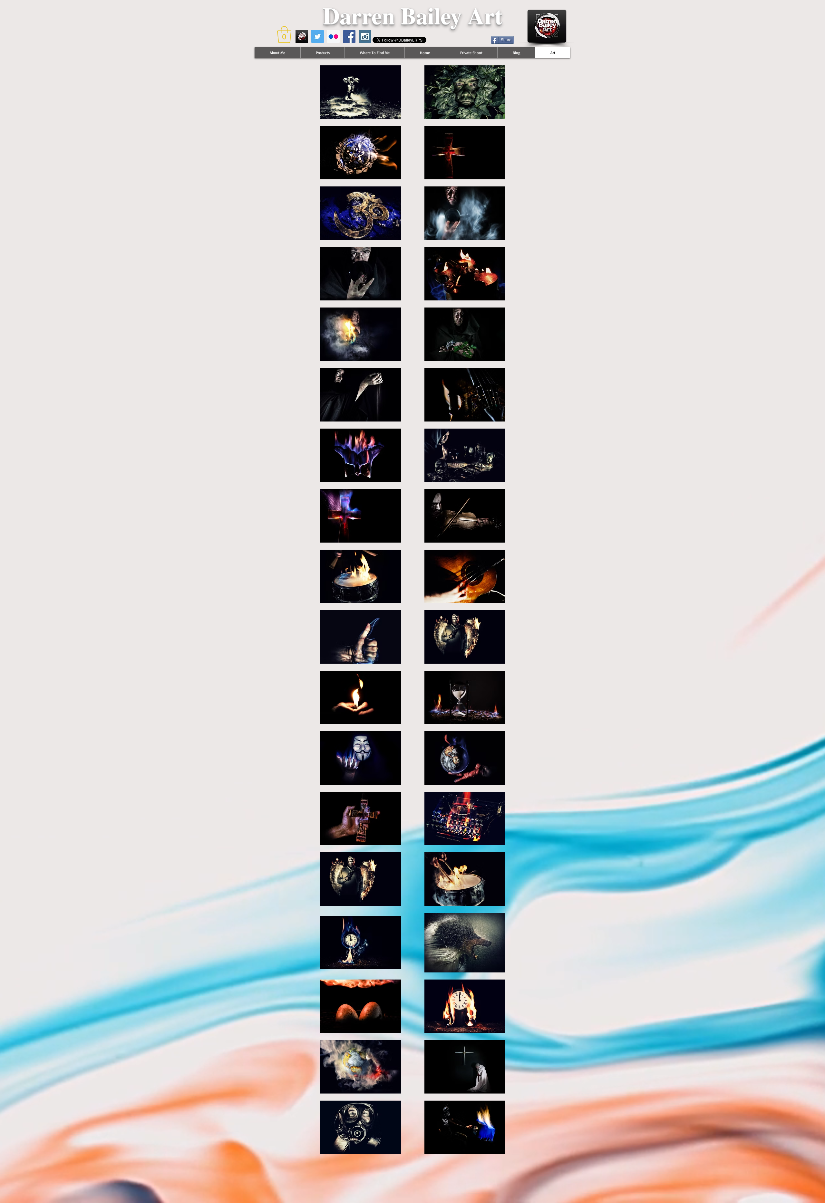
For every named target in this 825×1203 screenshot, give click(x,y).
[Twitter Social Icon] (317, 36)
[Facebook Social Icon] (349, 36)
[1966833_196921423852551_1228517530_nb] (302, 36)
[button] (284, 34)
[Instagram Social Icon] (365, 36)
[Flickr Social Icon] (333, 36)
